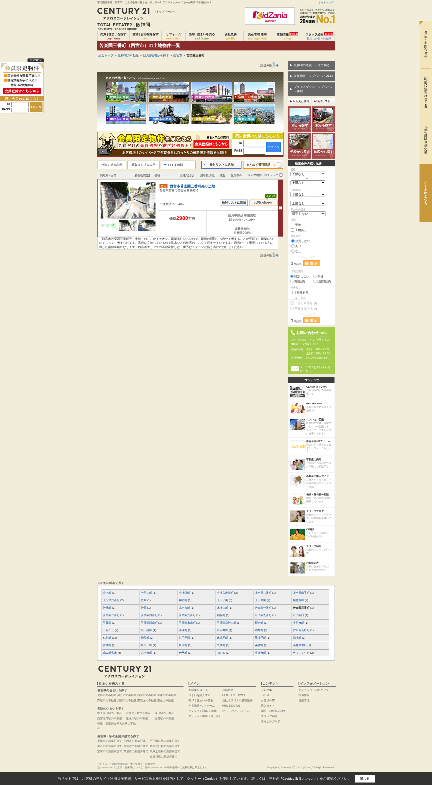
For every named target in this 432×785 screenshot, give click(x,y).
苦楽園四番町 (149, 615)
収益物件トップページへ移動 (313, 76)
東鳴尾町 (223, 637)
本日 (320, 276)
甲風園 (107, 622)
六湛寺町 (147, 652)
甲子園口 (299, 615)
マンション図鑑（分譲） (203, 710)
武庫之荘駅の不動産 (138, 713)
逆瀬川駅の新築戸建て (163, 756)
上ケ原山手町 (301, 592)
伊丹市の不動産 (126, 695)
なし (298, 251)
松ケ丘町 (147, 645)
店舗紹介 (227, 689)
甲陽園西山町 (149, 622)
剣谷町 (221, 615)
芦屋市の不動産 (106, 700)
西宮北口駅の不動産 (109, 718)
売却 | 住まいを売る (202, 36)
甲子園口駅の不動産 (109, 713)
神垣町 (183, 600)
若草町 (183, 652)
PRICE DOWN (231, 705)
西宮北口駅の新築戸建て (165, 746)
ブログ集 (266, 689)
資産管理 (304, 700)
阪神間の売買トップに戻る (312, 65)
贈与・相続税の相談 (273, 710)
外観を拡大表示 (111, 165)
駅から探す (324, 126)
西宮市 (177, 55)
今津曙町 (185, 592)
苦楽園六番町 (187, 615)
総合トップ (106, 55)
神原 (144, 607)
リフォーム (173, 36)
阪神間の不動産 (128, 55)
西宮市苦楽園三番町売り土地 (192, 186)
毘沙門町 (261, 637)
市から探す (300, 126)
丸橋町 (221, 645)
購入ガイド (268, 705)
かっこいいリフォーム (236, 710)
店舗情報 (287, 36)
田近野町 (223, 630)
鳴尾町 (259, 630)
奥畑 (144, 600)
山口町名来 (110, 652)
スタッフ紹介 (319, 36)
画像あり (302, 292)
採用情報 (304, 695)
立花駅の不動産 (164, 718)
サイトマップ (326, 2)
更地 (298, 225)
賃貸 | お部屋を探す (145, 36)
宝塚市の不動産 (166, 695)
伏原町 (107, 645)
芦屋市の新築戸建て (136, 751)
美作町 (259, 645)
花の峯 (221, 652)
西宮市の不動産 (146, 695)
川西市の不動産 (126, 700)
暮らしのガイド (270, 721)
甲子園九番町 (263, 615)
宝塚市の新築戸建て (109, 751)
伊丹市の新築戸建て (109, 746)
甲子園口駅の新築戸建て (165, 740)
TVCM (265, 695)
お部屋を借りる (198, 689)
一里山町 (147, 592)
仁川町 (107, 637)
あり (298, 246)
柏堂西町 (299, 600)
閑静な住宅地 (305, 308)
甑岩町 (259, 622)
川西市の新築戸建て (136, 740)
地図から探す (324, 153)
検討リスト (323, 101)
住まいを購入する (199, 695)
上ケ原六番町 (111, 600)
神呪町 (107, 607)
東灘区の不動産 (146, 700)
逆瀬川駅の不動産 (137, 718)
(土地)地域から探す (156, 55)
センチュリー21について (313, 689)
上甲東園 (261, 600)
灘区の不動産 (165, 700)
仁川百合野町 (301, 630)
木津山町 (223, 607)
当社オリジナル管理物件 (237, 700)
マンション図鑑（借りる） (205, 716)
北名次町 (185, 607)
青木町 (107, 592)
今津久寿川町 (225, 592)
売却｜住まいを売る (200, 700)
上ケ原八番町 (263, 592)
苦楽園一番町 (263, 607)
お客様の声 (268, 700)
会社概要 (231, 36)
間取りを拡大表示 (144, 165)
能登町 (145, 637)
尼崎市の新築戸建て (109, 740)
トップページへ (166, 11)
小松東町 (299, 622)
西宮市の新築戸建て (136, 746)
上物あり (301, 230)
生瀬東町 (261, 652)
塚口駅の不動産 (164, 713)
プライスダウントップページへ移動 (313, 89)
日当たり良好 (305, 303)
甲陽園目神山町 (227, 622)
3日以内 (299, 281)
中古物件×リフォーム (201, 705)
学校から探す (300, 153)
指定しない (302, 241)
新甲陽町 (147, 630)
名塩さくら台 (301, 652)
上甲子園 (223, 600)
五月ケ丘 (109, 630)
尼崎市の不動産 (106, 695)
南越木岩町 (300, 645)
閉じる (365, 779)
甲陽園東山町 (187, 622)
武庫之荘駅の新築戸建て (165, 751)
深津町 (297, 637)
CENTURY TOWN (233, 695)
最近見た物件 (301, 101)
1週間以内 (324, 281)
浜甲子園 (185, 637)
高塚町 (183, 630)
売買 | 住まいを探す (113, 36)
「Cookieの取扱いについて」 (300, 779)
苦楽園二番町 (111, 615)
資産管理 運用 (257, 36)
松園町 (183, 645)
